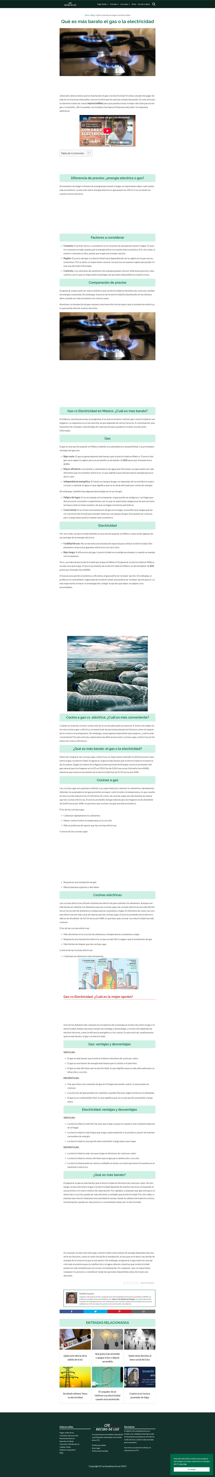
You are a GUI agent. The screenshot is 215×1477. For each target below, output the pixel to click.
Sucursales (124, 4)
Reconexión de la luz (67, 1438)
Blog (93, 15)
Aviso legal (96, 1448)
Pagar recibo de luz (67, 1433)
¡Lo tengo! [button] (192, 1469)
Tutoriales (113, 4)
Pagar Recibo (102, 4)
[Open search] (153, 4)
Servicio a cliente (144, 4)
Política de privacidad (100, 1451)
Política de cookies (99, 1445)
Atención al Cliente (67, 1441)
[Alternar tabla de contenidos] (87, 153)
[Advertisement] (112, 84)
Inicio (87, 15)
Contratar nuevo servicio (69, 1436)
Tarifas (133, 4)
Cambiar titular (65, 1447)
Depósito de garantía (67, 1450)
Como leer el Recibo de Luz (69, 1444)
